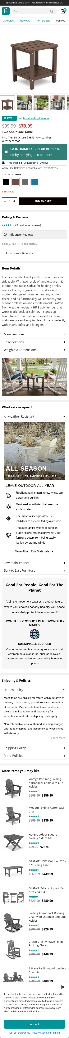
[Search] (51, 11)
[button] (63, 987)
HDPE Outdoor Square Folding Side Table (43, 836)
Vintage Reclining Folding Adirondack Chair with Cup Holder (46, 782)
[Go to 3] (41, 102)
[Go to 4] (57, 102)
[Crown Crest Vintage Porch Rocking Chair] (13, 948)
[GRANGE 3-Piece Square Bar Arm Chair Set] (13, 895)
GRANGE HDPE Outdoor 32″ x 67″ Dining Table (47, 863)
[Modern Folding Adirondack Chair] (13, 814)
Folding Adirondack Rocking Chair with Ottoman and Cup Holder (47, 916)
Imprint (56, 1032)
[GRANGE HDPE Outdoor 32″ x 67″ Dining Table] (13, 868)
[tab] (34, 234)
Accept (34, 1024)
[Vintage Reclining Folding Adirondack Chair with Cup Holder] (13, 787)
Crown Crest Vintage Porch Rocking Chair (46, 943)
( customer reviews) (26, 225)
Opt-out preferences (19, 1032)
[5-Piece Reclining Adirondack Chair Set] (13, 975)
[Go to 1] (7, 102)
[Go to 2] (24, 102)
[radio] (6, 182)
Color (6, 174)
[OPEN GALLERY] (34, 59)
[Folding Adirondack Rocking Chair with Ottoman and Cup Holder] (13, 922)
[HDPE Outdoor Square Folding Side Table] (13, 841)
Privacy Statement (41, 1032)
